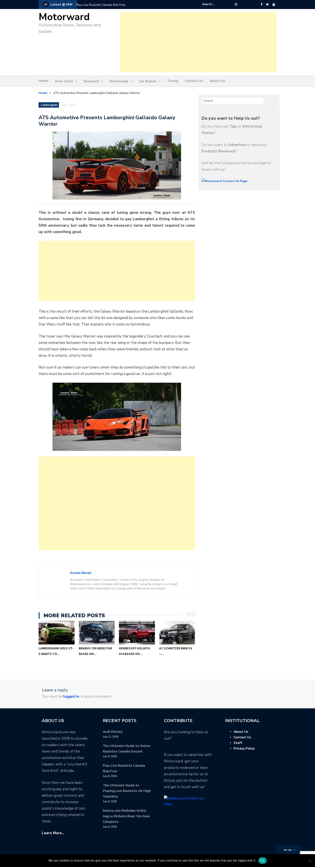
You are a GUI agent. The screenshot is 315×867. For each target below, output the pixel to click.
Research (91, 81)
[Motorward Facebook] (261, 4)
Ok (262, 860)
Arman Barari (80, 572)
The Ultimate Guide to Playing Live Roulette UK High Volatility (127, 791)
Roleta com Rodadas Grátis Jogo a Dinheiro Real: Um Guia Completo (126, 816)
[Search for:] (215, 4)
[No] (310, 860)
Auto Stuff (64, 81)
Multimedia (119, 81)
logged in (71, 696)
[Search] (236, 4)
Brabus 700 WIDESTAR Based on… (55, 651)
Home (43, 80)
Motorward (64, 17)
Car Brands (148, 81)
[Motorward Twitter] (267, 4)
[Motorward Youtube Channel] (273, 4)
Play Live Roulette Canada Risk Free (100, 5)
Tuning (172, 80)
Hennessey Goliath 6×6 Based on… (94, 651)
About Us (217, 80)
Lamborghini (49, 105)
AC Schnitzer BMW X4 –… (135, 651)
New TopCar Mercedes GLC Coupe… (177, 651)
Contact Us (194, 80)
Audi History (113, 732)
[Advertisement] (198, 42)
